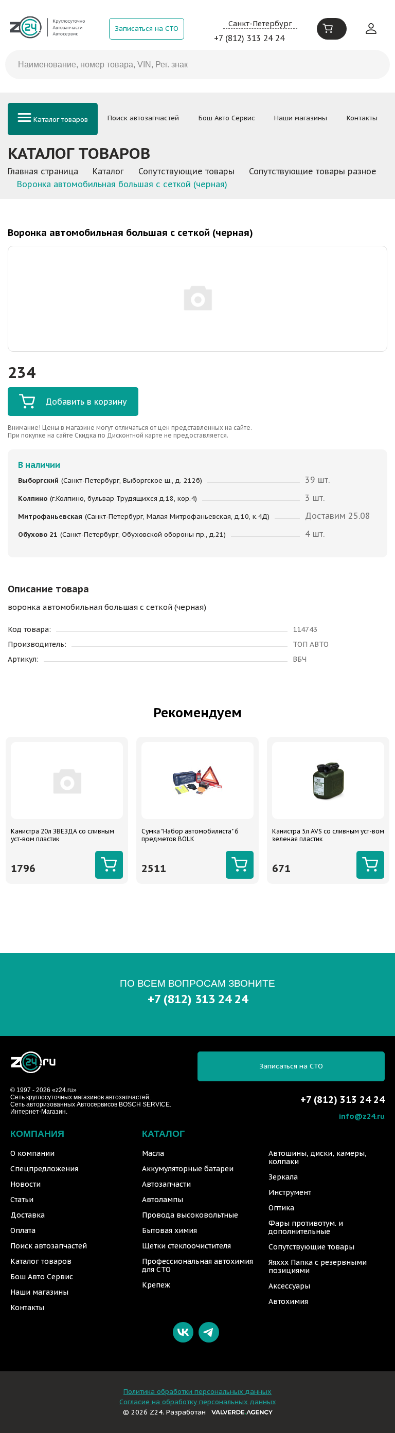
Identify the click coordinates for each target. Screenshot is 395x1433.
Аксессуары (289, 1286)
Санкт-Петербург (260, 23)
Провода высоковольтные (190, 1215)
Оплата (22, 1230)
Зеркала (283, 1177)
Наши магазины (300, 118)
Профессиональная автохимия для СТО (197, 1265)
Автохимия (288, 1301)
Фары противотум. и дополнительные (305, 1227)
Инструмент (289, 1192)
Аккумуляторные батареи (188, 1168)
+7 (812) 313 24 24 (249, 38)
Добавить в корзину (86, 401)
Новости (25, 1184)
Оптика (281, 1207)
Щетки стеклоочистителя (186, 1245)
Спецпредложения (44, 1168)
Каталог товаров (59, 119)
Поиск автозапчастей (143, 118)
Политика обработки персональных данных (197, 1391)
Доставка (27, 1215)
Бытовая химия (169, 1230)
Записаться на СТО (146, 28)
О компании (32, 1153)
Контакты (362, 118)
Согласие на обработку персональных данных (197, 1402)
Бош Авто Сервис (227, 118)
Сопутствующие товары (311, 1246)
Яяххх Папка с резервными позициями (317, 1266)
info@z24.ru (362, 1116)
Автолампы (162, 1199)
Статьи (21, 1199)
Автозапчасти (166, 1184)
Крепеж (156, 1285)
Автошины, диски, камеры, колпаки (317, 1157)
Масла (153, 1153)
